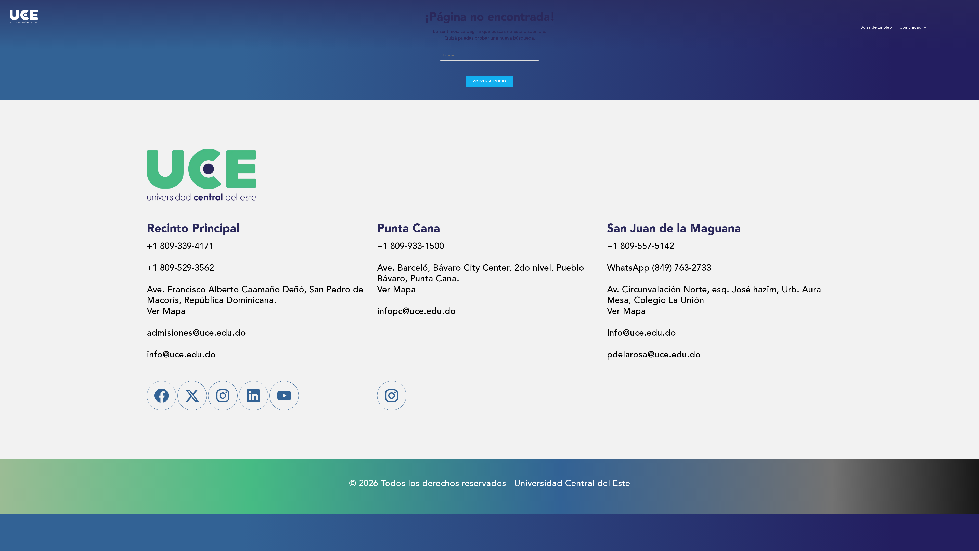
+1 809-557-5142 (640, 246)
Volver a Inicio (489, 81)
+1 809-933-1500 (410, 246)
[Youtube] (284, 395)
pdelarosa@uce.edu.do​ (654, 355)
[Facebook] (161, 395)
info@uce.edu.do (181, 355)
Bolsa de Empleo (876, 28)
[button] (913, 27)
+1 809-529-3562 (180, 268)
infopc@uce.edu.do (416, 311)
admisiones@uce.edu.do (196, 333)
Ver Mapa (166, 311)
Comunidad (910, 28)
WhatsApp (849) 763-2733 (659, 268)
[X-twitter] (192, 395)
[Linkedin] (253, 395)
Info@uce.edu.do (641, 333)
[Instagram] (222, 395)
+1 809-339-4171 (180, 246)
